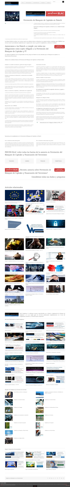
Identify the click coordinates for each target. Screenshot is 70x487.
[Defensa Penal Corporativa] (35, 369)
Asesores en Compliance (49, 375)
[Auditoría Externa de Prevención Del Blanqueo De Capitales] (55, 208)
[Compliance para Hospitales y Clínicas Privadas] (9, 433)
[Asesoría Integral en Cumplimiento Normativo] (35, 337)
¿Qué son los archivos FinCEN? (51, 201)
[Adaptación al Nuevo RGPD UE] (14, 369)
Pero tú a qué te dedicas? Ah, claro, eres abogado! (54, 283)
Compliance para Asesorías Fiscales (50, 399)
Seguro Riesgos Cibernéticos (50, 459)
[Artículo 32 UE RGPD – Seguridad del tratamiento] (55, 224)
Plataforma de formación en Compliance (52, 384)
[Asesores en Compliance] (55, 370)
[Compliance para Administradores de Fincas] (40, 410)
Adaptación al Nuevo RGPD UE (9, 374)
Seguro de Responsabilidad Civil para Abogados (33, 459)
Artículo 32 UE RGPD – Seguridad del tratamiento (54, 229)
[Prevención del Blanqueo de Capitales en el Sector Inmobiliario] (14, 299)
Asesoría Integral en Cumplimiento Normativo (33, 341)
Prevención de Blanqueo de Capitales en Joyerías (12, 283)
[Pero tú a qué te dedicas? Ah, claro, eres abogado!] (55, 278)
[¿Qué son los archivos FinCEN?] (55, 195)
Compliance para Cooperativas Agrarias (20, 422)
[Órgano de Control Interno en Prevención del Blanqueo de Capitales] (35, 256)
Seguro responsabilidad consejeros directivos (12, 459)
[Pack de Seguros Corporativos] (14, 464)
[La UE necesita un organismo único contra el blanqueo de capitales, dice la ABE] (35, 196)
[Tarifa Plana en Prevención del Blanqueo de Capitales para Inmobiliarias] (35, 227)
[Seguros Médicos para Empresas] (55, 464)
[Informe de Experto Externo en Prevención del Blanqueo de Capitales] (35, 278)
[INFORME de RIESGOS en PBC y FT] (14, 244)
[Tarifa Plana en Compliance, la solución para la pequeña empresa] (14, 348)
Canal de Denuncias (8, 330)
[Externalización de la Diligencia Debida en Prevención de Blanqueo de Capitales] (35, 289)
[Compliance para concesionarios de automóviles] (9, 418)
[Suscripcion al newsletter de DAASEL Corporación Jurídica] (35, 208)
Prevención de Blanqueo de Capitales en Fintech (33, 272)
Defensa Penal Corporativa (30, 374)
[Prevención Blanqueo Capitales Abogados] (55, 289)
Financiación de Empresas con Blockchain (32, 352)
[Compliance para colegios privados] (9, 441)
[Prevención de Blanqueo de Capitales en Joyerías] (14, 278)
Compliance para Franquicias (49, 422)
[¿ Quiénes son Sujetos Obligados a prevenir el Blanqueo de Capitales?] (14, 289)
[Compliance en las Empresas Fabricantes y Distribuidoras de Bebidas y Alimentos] (40, 394)
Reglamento (38, 84)
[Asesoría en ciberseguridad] (55, 358)
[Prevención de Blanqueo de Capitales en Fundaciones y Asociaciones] (55, 268)
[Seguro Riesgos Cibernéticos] (55, 455)
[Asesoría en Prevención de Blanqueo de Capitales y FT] (35, 380)
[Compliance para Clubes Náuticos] (40, 433)
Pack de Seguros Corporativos (9, 469)
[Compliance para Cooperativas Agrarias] (9, 425)
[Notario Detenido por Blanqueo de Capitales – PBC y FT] (35, 243)
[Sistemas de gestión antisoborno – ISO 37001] (14, 379)
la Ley (61, 83)
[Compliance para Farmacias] (40, 418)
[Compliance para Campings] (9, 410)
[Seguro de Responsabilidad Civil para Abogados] (35, 455)
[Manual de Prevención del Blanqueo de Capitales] (14, 224)
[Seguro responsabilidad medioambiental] (35, 464)
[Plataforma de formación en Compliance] (55, 379)
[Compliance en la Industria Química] (9, 402)
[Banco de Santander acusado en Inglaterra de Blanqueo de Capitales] (14, 211)
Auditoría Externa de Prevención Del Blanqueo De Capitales (55, 213)
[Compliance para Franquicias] (40, 425)
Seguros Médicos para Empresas (51, 469)
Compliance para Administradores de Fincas (51, 407)
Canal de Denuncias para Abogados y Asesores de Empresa (14, 341)
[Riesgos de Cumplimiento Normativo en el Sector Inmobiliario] (14, 256)
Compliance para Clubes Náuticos (50, 430)
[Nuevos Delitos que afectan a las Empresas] (9, 394)
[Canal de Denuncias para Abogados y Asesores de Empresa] (14, 337)
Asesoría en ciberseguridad (50, 363)
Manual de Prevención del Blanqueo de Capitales (12, 229)
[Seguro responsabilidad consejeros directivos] (14, 455)
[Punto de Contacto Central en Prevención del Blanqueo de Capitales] (55, 242)
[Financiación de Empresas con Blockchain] (35, 348)
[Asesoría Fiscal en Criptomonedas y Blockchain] (55, 347)
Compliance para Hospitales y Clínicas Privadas (21, 430)
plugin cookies (67, 485)
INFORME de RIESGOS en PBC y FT (10, 251)
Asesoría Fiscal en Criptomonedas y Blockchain (53, 352)
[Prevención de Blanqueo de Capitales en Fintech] (35, 268)
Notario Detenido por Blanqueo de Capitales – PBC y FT (34, 250)
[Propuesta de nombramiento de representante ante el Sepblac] (55, 256)
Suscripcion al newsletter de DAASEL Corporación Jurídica (34, 213)
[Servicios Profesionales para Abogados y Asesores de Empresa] (35, 326)
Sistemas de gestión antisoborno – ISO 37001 (12, 384)
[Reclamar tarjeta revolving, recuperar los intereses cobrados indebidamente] (55, 337)
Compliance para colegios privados (19, 438)
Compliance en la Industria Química (19, 399)
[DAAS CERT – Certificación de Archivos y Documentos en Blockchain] (14, 359)
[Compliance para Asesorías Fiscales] (40, 402)
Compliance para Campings (18, 407)
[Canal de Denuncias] (14, 325)
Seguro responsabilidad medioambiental (32, 469)
